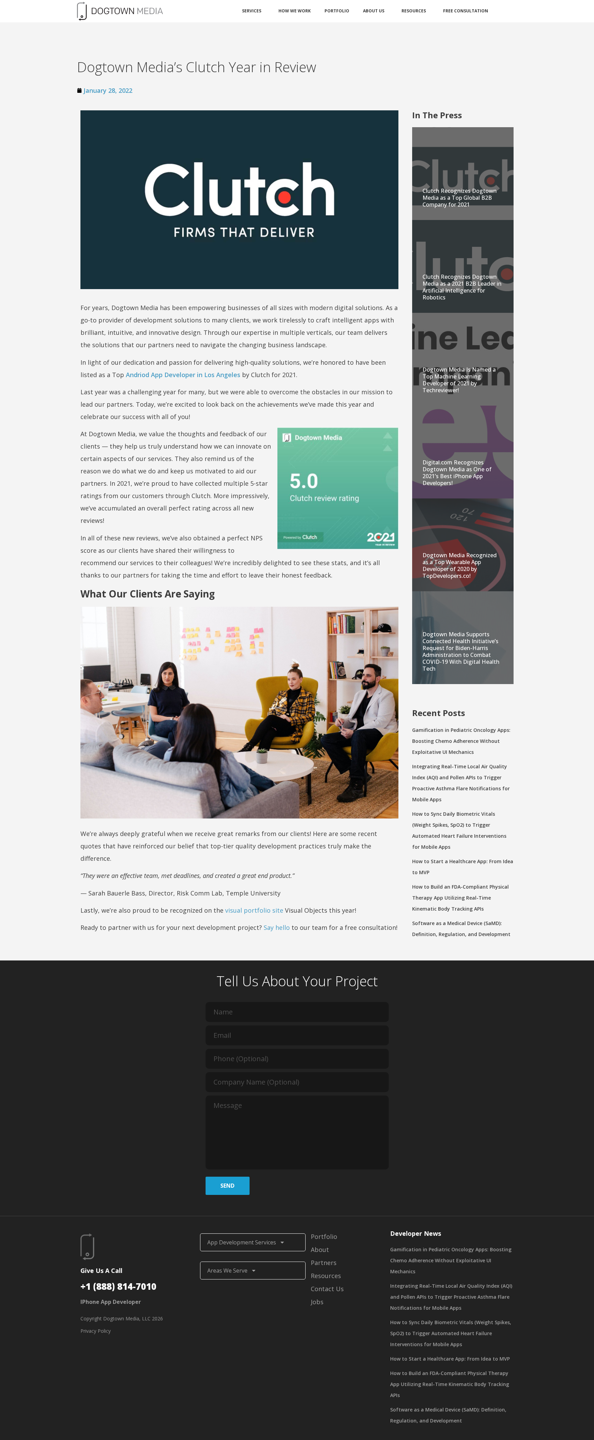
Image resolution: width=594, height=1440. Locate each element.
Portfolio (336, 11)
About (320, 1249)
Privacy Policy (95, 1331)
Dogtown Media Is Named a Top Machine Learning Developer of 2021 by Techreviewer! (459, 380)
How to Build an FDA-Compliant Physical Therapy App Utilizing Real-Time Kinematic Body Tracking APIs (460, 897)
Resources (414, 11)
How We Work (294, 11)
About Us (373, 11)
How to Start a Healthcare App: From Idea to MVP (450, 1358)
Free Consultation (465, 11)
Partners (324, 1262)
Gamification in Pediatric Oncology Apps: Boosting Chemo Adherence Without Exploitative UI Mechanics (461, 741)
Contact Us (327, 1289)
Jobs (317, 1302)
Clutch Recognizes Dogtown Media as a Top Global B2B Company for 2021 (459, 197)
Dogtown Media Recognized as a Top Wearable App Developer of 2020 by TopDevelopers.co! (459, 565)
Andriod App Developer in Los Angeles (183, 375)
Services (251, 11)
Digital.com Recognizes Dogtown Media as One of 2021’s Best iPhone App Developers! (457, 473)
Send (227, 1185)
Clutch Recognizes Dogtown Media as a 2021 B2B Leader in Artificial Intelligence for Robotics (462, 287)
